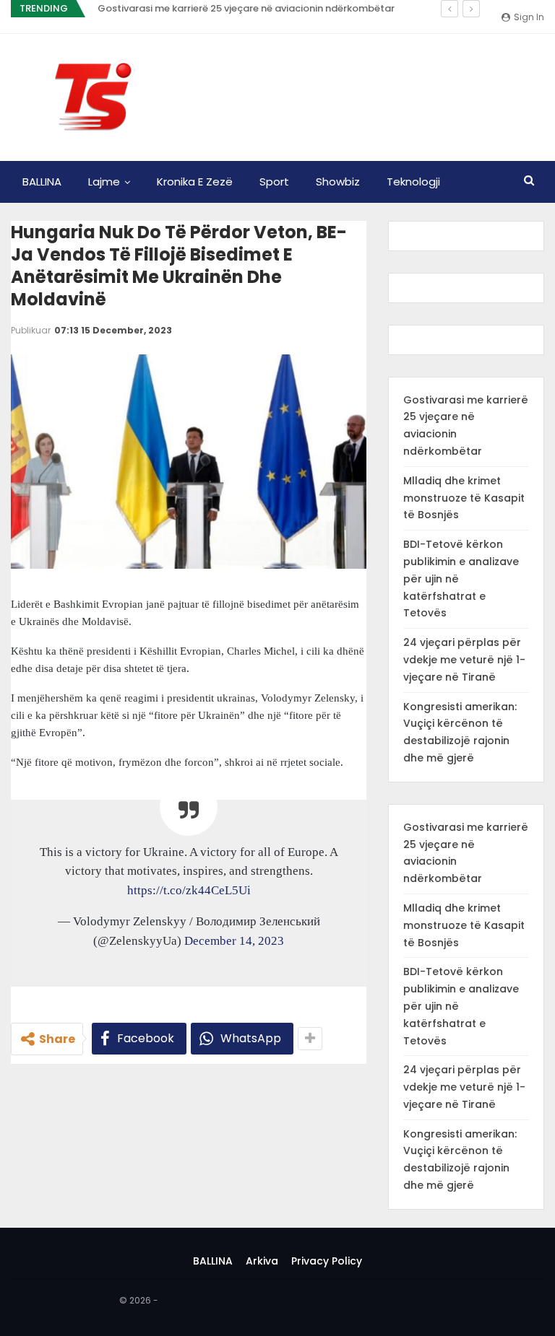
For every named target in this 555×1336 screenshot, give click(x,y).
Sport (274, 181)
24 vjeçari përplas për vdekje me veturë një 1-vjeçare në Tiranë (464, 659)
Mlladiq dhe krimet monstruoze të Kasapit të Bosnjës (464, 498)
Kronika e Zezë (195, 181)
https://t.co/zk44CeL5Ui (189, 890)
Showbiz (338, 181)
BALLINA (41, 181)
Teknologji (413, 181)
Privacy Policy (326, 1261)
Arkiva (262, 1261)
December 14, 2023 (234, 941)
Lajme (104, 181)
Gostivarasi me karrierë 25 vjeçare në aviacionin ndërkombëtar (246, 8)
